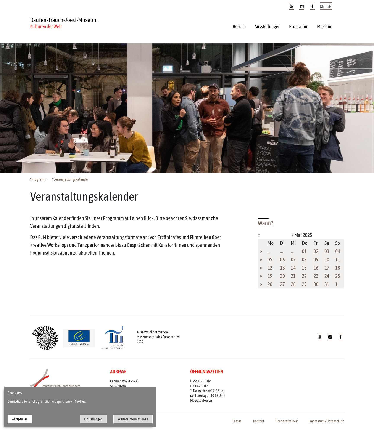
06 (282, 259)
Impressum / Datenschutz (326, 421)
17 (326, 268)
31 (326, 284)
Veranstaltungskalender (71, 179)
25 (337, 276)
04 (337, 251)
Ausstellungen (267, 26)
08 (304, 259)
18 (337, 268)
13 (282, 268)
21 (293, 276)
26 (270, 284)
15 (304, 268)
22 (304, 276)
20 (282, 276)
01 (304, 251)
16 (316, 268)
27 (282, 284)
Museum (324, 26)
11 (337, 259)
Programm (298, 26)
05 (270, 259)
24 (326, 276)
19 (270, 276)
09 (316, 259)
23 (316, 276)
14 (293, 268)
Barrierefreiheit (287, 421)
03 (326, 251)
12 (270, 268)
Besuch (239, 26)
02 (316, 251)
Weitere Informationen (133, 419)
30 (316, 284)
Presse (237, 421)
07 (293, 259)
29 (304, 284)
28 (293, 284)
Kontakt (258, 421)
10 (326, 259)
